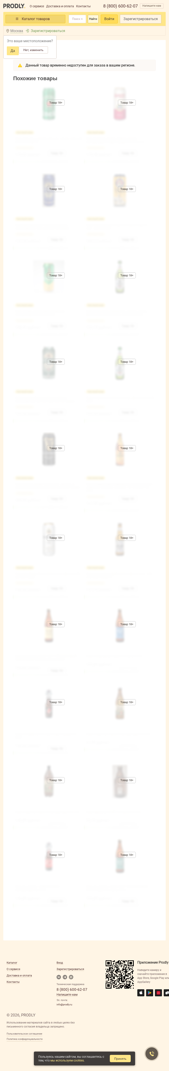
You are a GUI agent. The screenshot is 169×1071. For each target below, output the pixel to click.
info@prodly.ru (64, 1004)
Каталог (12, 962)
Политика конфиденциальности (24, 1039)
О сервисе (37, 6)
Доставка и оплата (60, 6)
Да (13, 51)
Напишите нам (151, 5)
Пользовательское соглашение (24, 1033)
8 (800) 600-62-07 (120, 6)
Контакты (83, 6)
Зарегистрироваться (140, 19)
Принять (120, 1058)
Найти (93, 19)
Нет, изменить (33, 50)
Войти (109, 19)
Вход (60, 962)
